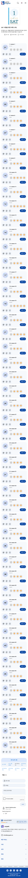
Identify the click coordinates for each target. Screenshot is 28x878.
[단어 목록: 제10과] (6, 182)
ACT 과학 (4, 764)
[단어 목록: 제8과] (6, 153)
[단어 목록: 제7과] (6, 139)
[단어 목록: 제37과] (6, 566)
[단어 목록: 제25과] (6, 395)
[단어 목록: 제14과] (6, 239)
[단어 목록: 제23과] (6, 367)
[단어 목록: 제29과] (6, 452)
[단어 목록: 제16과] (6, 267)
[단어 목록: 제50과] (6, 751)
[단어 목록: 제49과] (6, 737)
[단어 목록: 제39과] (6, 595)
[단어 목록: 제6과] (6, 125)
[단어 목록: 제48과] (6, 723)
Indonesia (10, 866)
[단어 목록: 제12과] (6, 210)
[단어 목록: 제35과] (6, 538)
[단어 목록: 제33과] (6, 509)
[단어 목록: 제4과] (6, 96)
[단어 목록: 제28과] (6, 438)
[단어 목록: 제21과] (6, 338)
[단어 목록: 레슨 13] (6, 224)
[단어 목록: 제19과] (6, 310)
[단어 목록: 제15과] (6, 253)
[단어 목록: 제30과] (6, 467)
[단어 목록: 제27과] (6, 424)
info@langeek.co (8, 835)
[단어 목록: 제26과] (6, 410)
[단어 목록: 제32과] (6, 495)
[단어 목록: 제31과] (6, 481)
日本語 (26, 866)
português (21, 866)
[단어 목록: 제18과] (6, 296)
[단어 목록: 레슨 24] (6, 381)
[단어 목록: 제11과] (6, 196)
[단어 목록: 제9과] (6, 168)
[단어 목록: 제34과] (6, 523)
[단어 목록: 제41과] (6, 623)
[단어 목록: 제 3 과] (6, 82)
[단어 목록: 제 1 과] (6, 54)
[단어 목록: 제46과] (6, 694)
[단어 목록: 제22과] (6, 353)
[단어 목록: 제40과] (6, 609)
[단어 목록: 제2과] (6, 68)
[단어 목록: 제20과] (6, 324)
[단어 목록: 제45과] (6, 680)
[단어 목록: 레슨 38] (6, 580)
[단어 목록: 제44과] (6, 666)
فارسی (5, 866)
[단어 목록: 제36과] (6, 552)
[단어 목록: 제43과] (6, 652)
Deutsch (15, 866)
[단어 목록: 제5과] (6, 111)
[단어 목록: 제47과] (6, 709)
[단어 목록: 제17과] (6, 281)
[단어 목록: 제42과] (6, 637)
